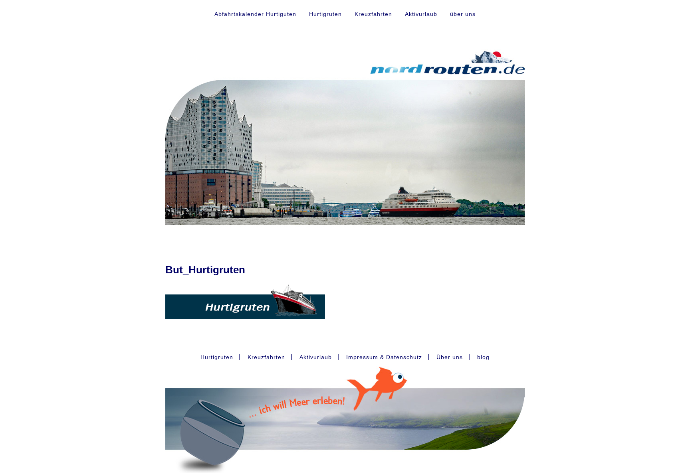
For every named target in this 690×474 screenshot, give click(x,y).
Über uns (449, 357)
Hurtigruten (325, 14)
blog (483, 357)
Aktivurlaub (421, 14)
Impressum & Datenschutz (384, 357)
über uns (463, 14)
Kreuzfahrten (373, 14)
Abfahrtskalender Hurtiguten (255, 14)
